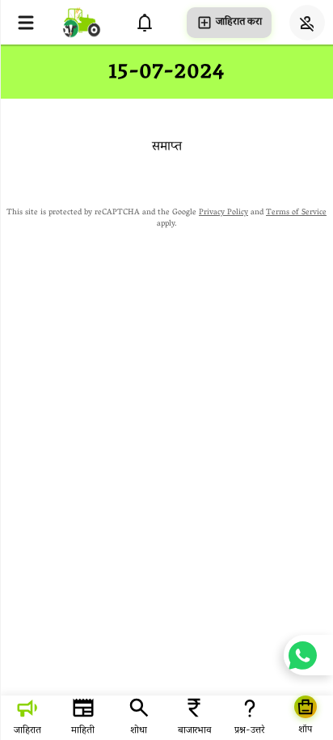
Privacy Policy (223, 213)
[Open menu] (26, 22)
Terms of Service (296, 213)
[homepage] (81, 22)
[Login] (307, 22)
